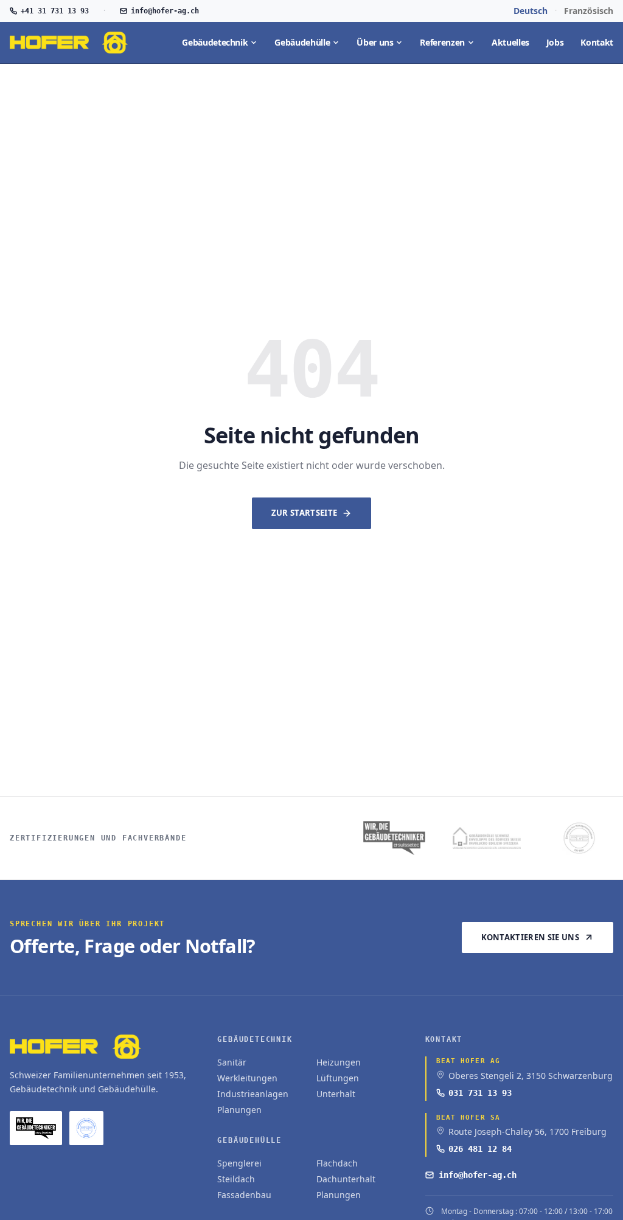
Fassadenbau (244, 1195)
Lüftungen (337, 1078)
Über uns (375, 42)
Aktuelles (510, 42)
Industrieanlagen (252, 1094)
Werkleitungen (247, 1078)
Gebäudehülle (302, 42)
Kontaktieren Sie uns (530, 937)
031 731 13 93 (480, 1092)
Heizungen (338, 1062)
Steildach (236, 1179)
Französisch (588, 10)
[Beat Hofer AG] (69, 43)
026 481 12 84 (480, 1148)
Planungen (239, 1109)
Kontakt (596, 42)
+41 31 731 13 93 (55, 11)
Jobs (555, 42)
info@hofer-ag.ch (165, 11)
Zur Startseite (304, 512)
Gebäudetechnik (215, 42)
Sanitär (231, 1062)
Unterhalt (335, 1094)
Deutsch (530, 10)
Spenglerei (239, 1163)
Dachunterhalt (345, 1179)
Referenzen (442, 42)
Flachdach (337, 1163)
